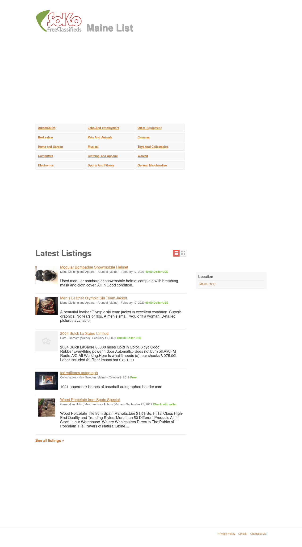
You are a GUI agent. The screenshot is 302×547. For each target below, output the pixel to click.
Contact (242, 533)
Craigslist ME (258, 533)
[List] (176, 253)
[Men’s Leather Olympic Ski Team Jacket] (46, 306)
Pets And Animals (100, 137)
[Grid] (183, 253)
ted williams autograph (79, 372)
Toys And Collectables (153, 147)
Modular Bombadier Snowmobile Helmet (94, 267)
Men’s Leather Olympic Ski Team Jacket (93, 298)
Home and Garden (50, 147)
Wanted (143, 156)
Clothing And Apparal (102, 156)
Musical (93, 147)
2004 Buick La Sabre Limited (84, 333)
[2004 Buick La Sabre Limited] (46, 341)
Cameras (143, 137)
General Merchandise (152, 165)
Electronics (46, 165)
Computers (45, 156)
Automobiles (46, 128)
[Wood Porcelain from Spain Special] (46, 408)
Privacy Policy (226, 533)
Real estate (45, 137)
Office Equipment (149, 128)
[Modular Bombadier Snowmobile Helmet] (46, 275)
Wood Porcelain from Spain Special (90, 399)
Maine (207, 284)
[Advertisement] (151, 83)
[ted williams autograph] (46, 381)
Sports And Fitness (101, 165)
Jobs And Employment (103, 128)
